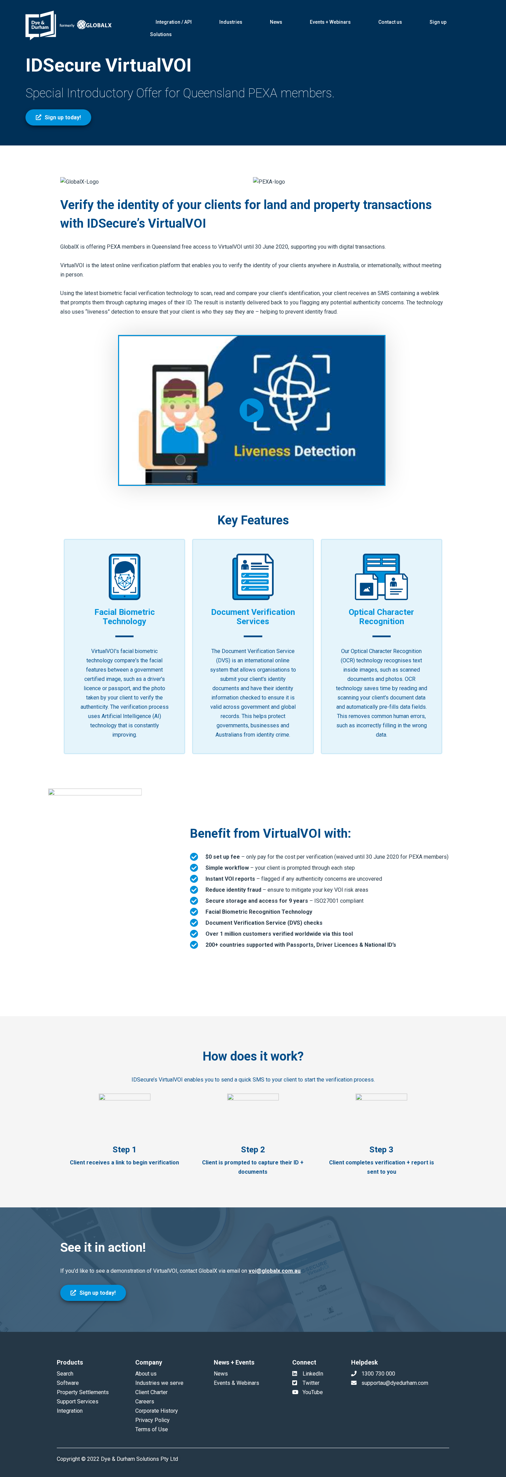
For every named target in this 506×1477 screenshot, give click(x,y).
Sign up (438, 22)
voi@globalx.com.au (275, 1271)
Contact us (390, 22)
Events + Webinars (330, 22)
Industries (230, 22)
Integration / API (174, 22)
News (276, 22)
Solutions (161, 34)
